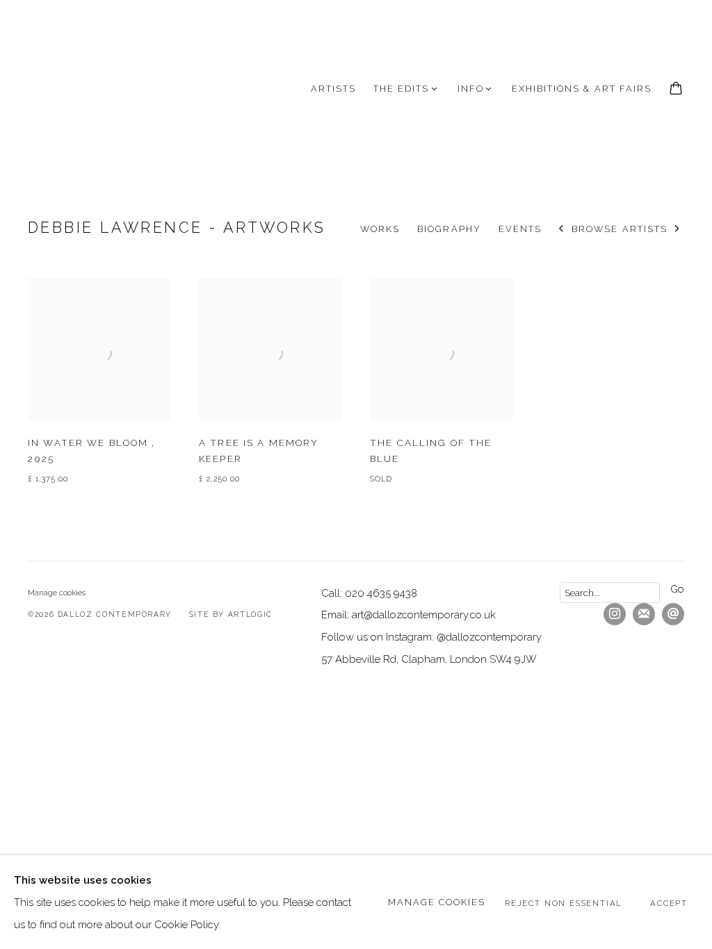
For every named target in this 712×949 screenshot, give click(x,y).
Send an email (673, 614)
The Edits (401, 88)
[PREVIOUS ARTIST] (561, 230)
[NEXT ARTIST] (677, 230)
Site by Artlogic (231, 614)
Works (380, 229)
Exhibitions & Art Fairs (582, 88)
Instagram (615, 614)
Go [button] (677, 589)
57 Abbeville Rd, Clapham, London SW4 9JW (429, 659)
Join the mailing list (644, 614)
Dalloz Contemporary (97, 88)
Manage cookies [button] (57, 592)
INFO (471, 88)
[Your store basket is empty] (676, 89)
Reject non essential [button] (563, 902)
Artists (333, 88)
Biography (448, 229)
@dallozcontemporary (489, 637)
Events (520, 229)
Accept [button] (669, 902)
